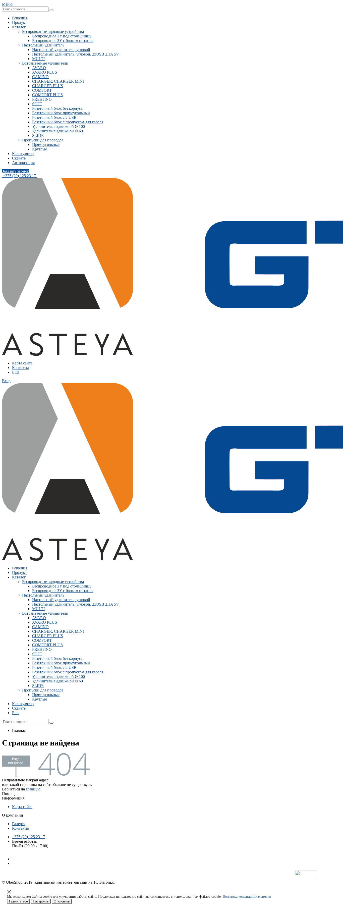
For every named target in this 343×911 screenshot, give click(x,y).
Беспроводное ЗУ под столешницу (61, 36)
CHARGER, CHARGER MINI (58, 81)
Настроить (41, 901)
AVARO (39, 68)
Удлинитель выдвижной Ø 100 (58, 126)
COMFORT (42, 90)
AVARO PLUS (44, 72)
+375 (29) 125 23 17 (19, 176)
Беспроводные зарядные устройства (53, 31)
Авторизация (23, 162)
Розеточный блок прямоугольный (61, 113)
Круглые (39, 149)
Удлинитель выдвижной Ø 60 (57, 131)
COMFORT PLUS (47, 95)
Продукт (19, 22)
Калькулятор (23, 153)
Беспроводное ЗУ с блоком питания (62, 40)
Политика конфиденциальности (247, 896)
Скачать (19, 158)
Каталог (19, 27)
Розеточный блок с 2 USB (54, 117)
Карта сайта (22, 363)
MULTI (38, 59)
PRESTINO (42, 99)
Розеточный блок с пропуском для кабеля (67, 122)
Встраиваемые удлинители (45, 63)
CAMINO (40, 77)
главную (33, 789)
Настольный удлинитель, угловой (61, 49)
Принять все (18, 901)
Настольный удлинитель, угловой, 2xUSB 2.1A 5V (75, 54)
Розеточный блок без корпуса (57, 108)
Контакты (20, 367)
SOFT (37, 104)
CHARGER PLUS (47, 86)
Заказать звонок (15, 171)
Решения (19, 18)
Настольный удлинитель (43, 45)
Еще (15, 372)
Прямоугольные (46, 144)
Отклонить (62, 901)
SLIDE (38, 135)
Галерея (18, 824)
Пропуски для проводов (43, 140)
